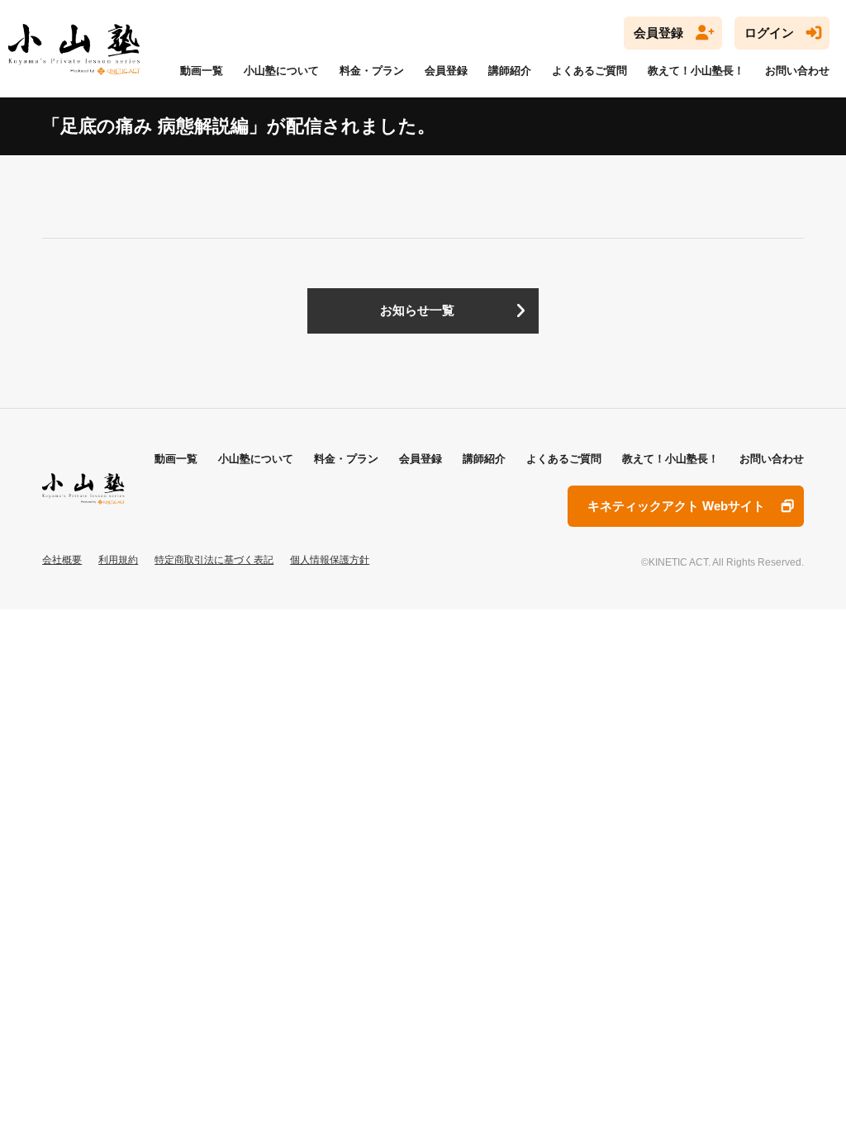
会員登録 (658, 33)
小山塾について (281, 70)
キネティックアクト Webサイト (676, 506)
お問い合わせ (797, 70)
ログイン (769, 33)
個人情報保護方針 (329, 559)
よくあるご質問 (589, 70)
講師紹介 (509, 70)
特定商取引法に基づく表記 (213, 559)
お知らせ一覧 (417, 310)
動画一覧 (201, 70)
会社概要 (62, 559)
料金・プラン (372, 70)
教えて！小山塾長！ (696, 70)
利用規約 (118, 559)
